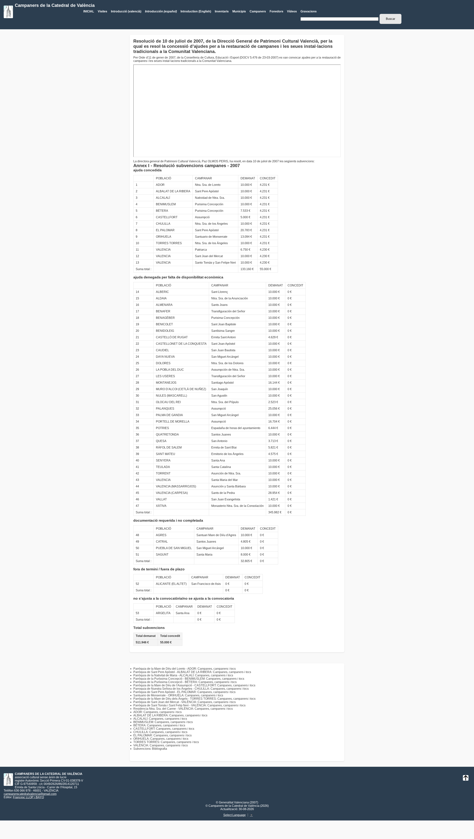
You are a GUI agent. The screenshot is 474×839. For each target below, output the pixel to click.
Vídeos (292, 11)
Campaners (258, 11)
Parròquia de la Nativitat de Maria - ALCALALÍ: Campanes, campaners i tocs (183, 675)
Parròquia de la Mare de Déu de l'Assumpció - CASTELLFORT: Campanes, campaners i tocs (194, 685)
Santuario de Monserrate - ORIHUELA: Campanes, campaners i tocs (178, 695)
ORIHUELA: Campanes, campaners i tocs (160, 738)
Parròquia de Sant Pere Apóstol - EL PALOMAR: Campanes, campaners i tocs (184, 692)
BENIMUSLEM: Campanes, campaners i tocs (163, 722)
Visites (102, 11)
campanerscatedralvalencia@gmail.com (30, 793)
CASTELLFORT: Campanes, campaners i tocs (163, 728)
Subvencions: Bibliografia (150, 748)
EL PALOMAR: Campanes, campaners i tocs (162, 735)
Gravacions (309, 11)
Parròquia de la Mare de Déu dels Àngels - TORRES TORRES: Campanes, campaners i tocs (194, 698)
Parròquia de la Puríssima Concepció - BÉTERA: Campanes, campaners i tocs (185, 682)
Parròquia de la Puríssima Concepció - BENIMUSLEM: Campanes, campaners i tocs (188, 678)
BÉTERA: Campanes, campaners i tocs (159, 725)
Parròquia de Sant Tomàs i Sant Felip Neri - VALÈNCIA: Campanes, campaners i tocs (189, 705)
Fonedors (276, 11)
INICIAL (88, 11)
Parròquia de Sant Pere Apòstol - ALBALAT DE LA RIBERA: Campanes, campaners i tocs (192, 672)
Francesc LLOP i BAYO (28, 797)
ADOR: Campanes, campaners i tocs (157, 712)
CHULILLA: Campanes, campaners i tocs (160, 732)
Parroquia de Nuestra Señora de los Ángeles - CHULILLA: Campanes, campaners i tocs (191, 688)
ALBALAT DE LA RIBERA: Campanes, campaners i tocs (170, 715)
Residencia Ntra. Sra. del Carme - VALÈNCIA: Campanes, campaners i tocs (183, 708)
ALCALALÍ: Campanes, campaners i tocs (160, 718)
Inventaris (222, 11)
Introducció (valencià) (126, 11)
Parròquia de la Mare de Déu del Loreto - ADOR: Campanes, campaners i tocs (184, 668)
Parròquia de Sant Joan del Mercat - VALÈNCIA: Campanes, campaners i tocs (184, 702)
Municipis (239, 11)
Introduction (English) (196, 11)
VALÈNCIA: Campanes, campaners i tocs (160, 745)
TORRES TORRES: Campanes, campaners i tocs (166, 742)
